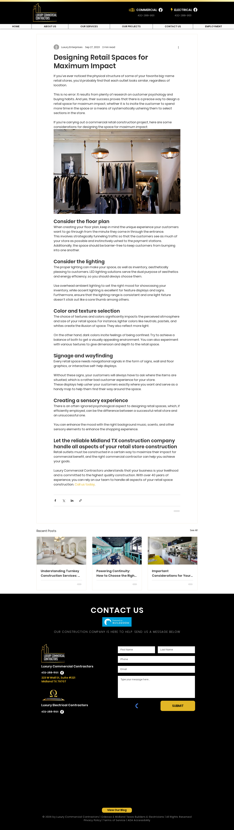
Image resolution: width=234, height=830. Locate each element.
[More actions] (178, 47)
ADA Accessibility (139, 820)
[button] (89, 26)
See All (194, 530)
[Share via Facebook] (55, 500)
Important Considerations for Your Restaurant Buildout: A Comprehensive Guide (171, 573)
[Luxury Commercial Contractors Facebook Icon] (62, 673)
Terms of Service (114, 820)
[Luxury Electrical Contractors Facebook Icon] (62, 712)
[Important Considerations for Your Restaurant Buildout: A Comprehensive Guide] (172, 551)
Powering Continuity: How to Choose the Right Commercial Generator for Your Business (116, 573)
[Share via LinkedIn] (72, 500)
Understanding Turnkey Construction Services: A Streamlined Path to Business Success (60, 573)
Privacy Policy (92, 820)
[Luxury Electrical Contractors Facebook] (195, 10)
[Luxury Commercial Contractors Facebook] (161, 10)
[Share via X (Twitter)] (63, 500)
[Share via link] (80, 500)
